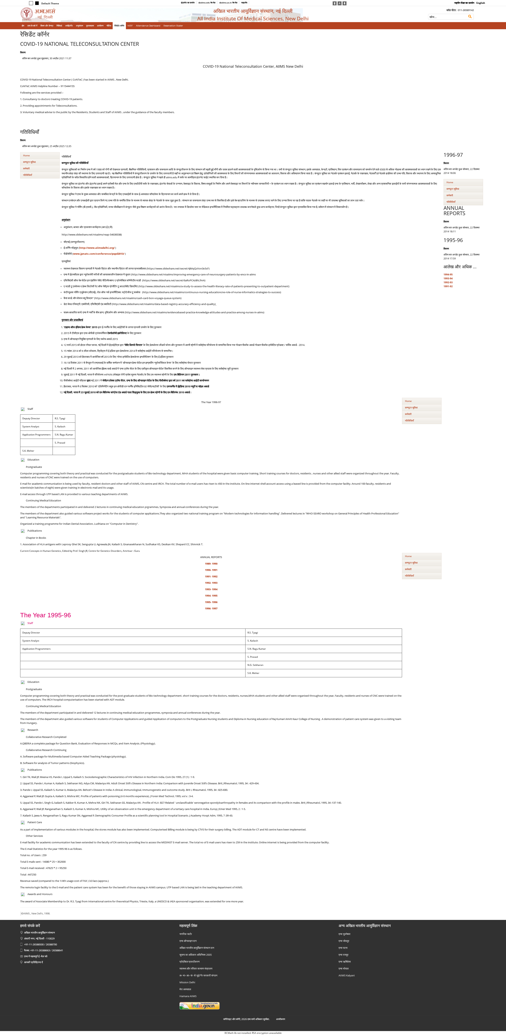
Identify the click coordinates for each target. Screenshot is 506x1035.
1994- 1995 (211, 595)
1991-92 (448, 286)
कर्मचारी (26, 168)
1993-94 (448, 278)
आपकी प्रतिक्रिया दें (33, 962)
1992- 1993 (211, 583)
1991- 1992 (211, 576)
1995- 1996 (211, 602)
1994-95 (448, 274)
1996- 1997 (211, 608)
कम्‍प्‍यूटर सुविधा (29, 162)
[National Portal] (199, 1005)
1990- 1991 (211, 570)
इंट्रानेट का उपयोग (188, 2)
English (480, 3)
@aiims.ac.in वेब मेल (228, 2)
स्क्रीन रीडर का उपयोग (464, 3)
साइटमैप (244, 2)
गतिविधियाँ (27, 175)
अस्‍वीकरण (280, 1019)
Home (26, 155)
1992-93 (448, 282)
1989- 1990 (211, 563)
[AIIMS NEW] (74, 14)
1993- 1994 (211, 589)
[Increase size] (335, 3)
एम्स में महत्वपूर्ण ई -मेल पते (35, 956)
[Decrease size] (344, 3)
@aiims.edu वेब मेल (206, 2)
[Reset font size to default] (340, 3)
